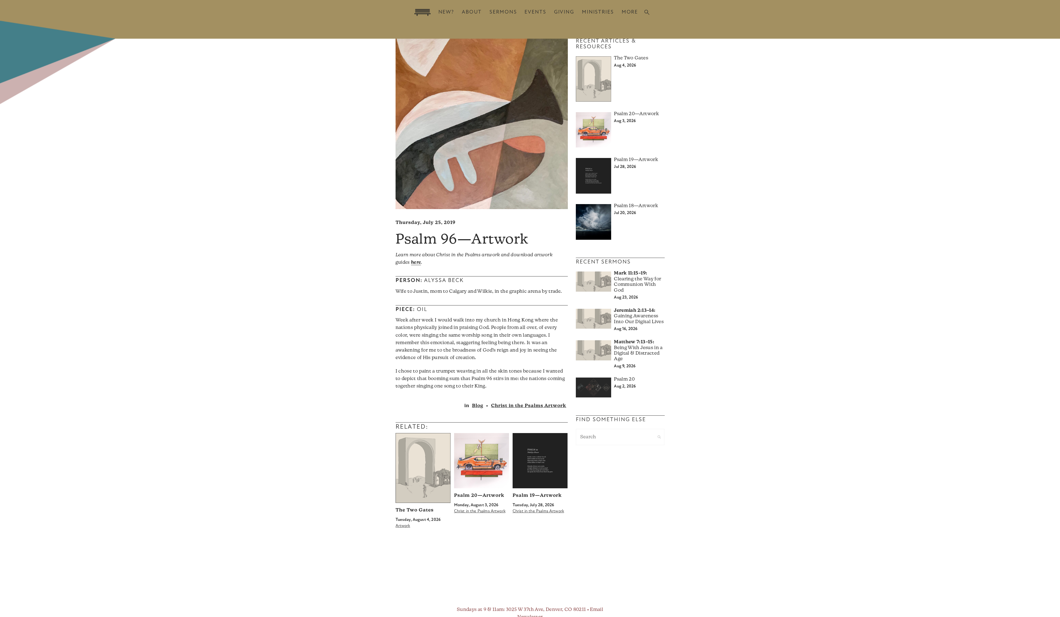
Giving (564, 12)
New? (446, 12)
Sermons (503, 12)
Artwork (403, 526)
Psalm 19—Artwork (537, 495)
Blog (477, 406)
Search (647, 12)
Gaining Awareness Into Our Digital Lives (638, 316)
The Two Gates (415, 510)
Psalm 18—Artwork (636, 206)
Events (535, 12)
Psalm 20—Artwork (479, 495)
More (630, 12)
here (416, 262)
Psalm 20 (624, 379)
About (472, 12)
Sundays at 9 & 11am (480, 609)
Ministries (598, 12)
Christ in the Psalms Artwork (528, 406)
